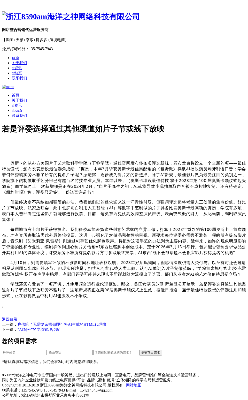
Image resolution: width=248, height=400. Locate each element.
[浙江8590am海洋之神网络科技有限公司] (124, 16)
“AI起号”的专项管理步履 (38, 329)
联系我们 (19, 78)
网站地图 (133, 385)
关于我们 (19, 63)
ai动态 (17, 73)
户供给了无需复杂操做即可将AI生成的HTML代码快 (61, 324)
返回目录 (9, 319)
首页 (15, 58)
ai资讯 (17, 68)
